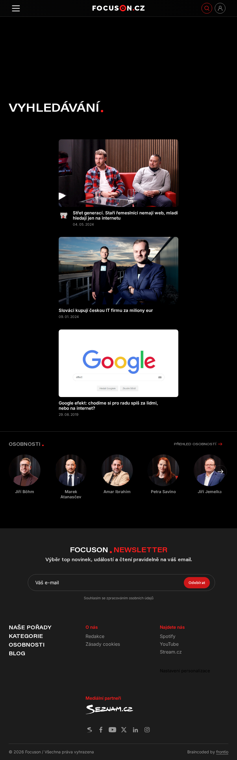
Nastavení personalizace (185, 670)
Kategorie (26, 635)
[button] (220, 471)
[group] (71, 476)
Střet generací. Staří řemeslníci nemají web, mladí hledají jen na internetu (125, 215)
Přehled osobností (195, 444)
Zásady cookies (103, 644)
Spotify (167, 636)
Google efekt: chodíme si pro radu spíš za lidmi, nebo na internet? (108, 405)
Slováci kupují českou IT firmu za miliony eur (106, 310)
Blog (17, 653)
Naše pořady (30, 627)
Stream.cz (171, 652)
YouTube (169, 644)
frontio (222, 751)
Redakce (95, 636)
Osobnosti (27, 644)
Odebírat (196, 582)
